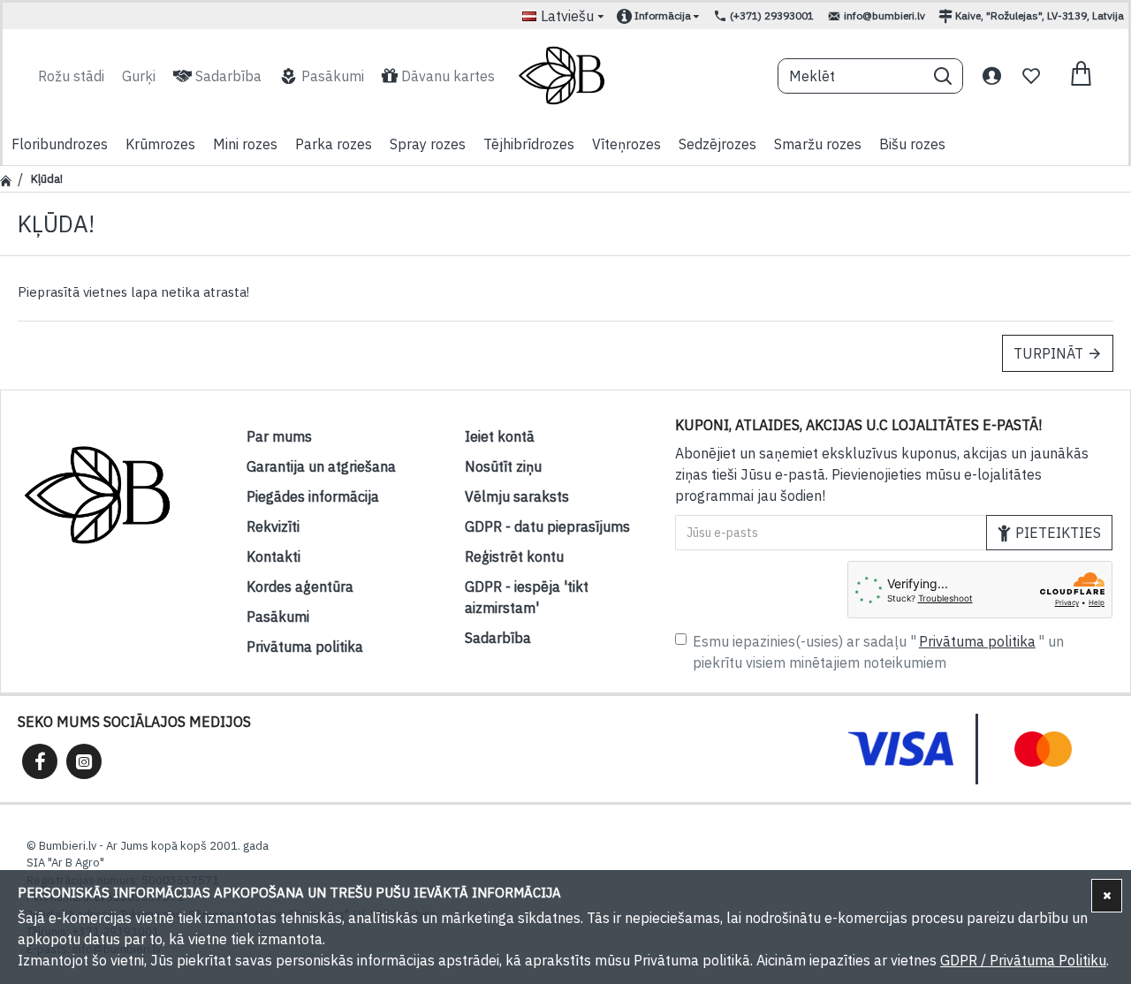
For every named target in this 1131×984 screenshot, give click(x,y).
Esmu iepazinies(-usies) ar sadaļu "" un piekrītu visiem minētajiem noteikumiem (878, 651)
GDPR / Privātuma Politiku (1023, 960)
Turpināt (1048, 353)
